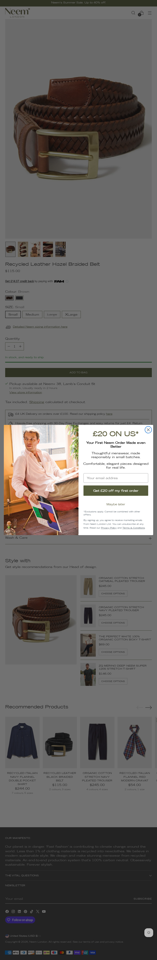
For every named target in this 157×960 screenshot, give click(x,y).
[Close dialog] (148, 429)
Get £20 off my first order (115, 491)
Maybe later (115, 504)
